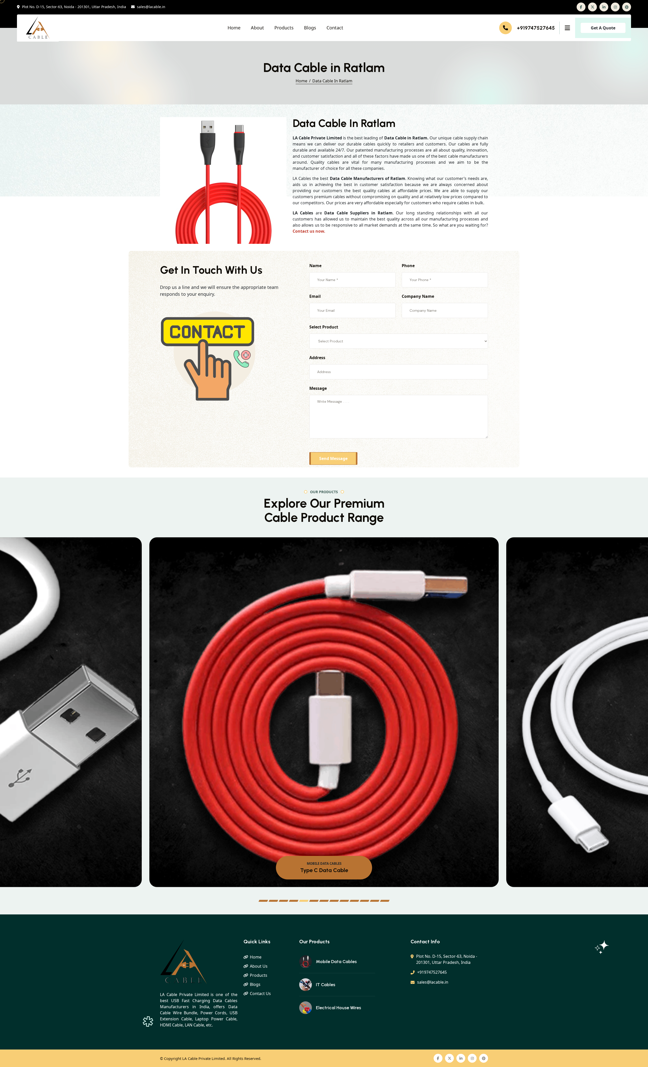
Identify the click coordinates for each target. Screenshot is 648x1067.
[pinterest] (626, 7)
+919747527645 (536, 27)
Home (234, 28)
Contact (335, 28)
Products (284, 28)
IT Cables (325, 984)
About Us (259, 966)
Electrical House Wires (338, 1007)
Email (315, 296)
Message (318, 388)
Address (317, 358)
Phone (408, 266)
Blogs (310, 28)
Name (315, 266)
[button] (263, 901)
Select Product (323, 327)
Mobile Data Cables (336, 961)
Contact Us (260, 993)
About (257, 28)
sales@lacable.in (151, 7)
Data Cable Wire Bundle (324, 870)
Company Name (418, 296)
